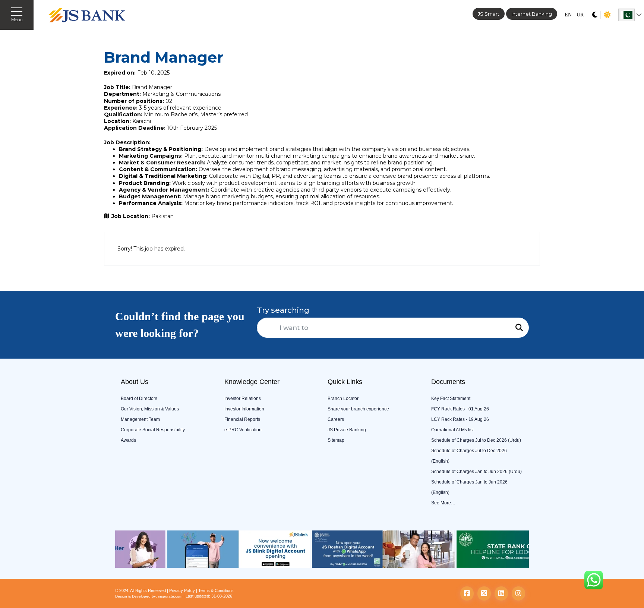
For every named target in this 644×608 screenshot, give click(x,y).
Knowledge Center (252, 381)
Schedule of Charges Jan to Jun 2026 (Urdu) (476, 471)
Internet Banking (531, 14)
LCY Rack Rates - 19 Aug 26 (460, 419)
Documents (448, 381)
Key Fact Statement (450, 398)
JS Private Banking (347, 429)
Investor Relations (242, 398)
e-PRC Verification (243, 429)
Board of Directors (139, 398)
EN (568, 15)
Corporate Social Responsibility (153, 429)
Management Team (140, 419)
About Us (134, 381)
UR (580, 15)
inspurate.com (170, 596)
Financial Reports (242, 419)
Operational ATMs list (452, 429)
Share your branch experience (358, 409)
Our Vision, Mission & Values (150, 409)
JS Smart (488, 14)
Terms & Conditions (216, 590)
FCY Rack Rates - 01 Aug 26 (460, 409)
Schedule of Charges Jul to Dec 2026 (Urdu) (476, 440)
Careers (336, 419)
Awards (128, 440)
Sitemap (336, 440)
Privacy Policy (182, 590)
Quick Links (345, 381)
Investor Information (244, 409)
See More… (443, 502)
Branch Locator (343, 398)
